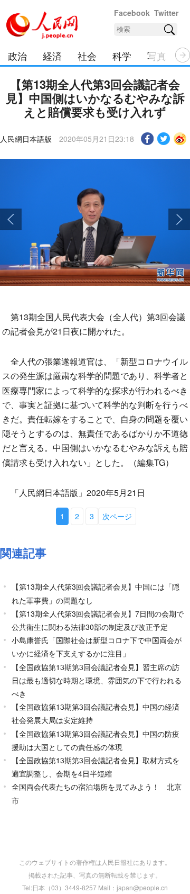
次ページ (117, 516)
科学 (121, 55)
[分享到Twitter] (163, 138)
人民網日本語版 (26, 138)
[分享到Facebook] (147, 138)
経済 (52, 55)
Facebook (132, 12)
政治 (17, 55)
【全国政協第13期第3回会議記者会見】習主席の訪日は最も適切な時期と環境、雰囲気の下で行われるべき (97, 680)
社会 (87, 55)
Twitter (166, 12)
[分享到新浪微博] (180, 138)
